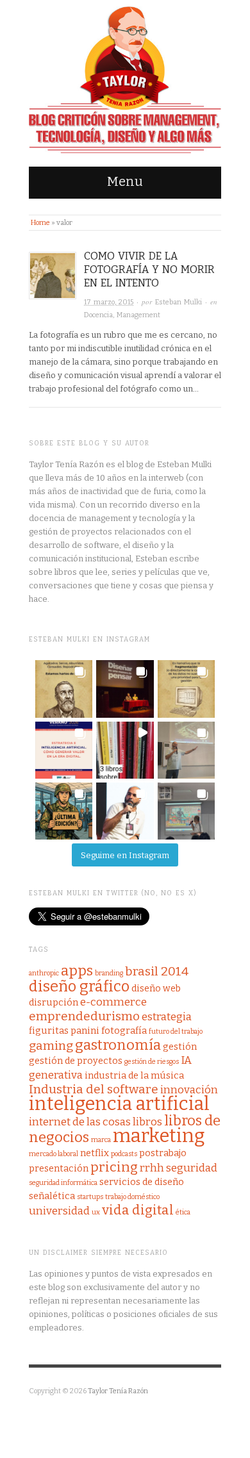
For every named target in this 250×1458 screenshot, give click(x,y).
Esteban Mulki (178, 302)
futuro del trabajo (176, 1031)
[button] (63, 688)
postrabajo (163, 1153)
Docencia (98, 315)
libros (147, 1122)
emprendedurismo (84, 1016)
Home (40, 223)
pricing (114, 1167)
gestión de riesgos (151, 1061)
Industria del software (93, 1089)
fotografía (124, 1030)
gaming (51, 1045)
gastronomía (118, 1045)
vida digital (138, 1210)
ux (96, 1212)
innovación (189, 1090)
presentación (58, 1168)
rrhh (152, 1168)
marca (101, 1140)
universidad (59, 1211)
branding (109, 973)
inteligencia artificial (119, 1104)
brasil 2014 (156, 971)
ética (183, 1212)
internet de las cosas (80, 1122)
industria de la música (134, 1075)
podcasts (124, 1154)
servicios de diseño (141, 1182)
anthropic (44, 973)
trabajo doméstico (132, 1197)
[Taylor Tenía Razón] (125, 80)
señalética (52, 1196)
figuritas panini (64, 1030)
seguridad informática (63, 1183)
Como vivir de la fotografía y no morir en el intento (149, 269)
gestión (180, 1046)
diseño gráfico (79, 986)
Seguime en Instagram (125, 855)
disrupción (53, 1002)
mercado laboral (53, 1154)
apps (77, 970)
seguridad (191, 1168)
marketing (159, 1136)
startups (90, 1197)
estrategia (167, 1016)
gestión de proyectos (75, 1060)
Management (138, 315)
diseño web (156, 988)
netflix (94, 1153)
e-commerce (113, 1002)
